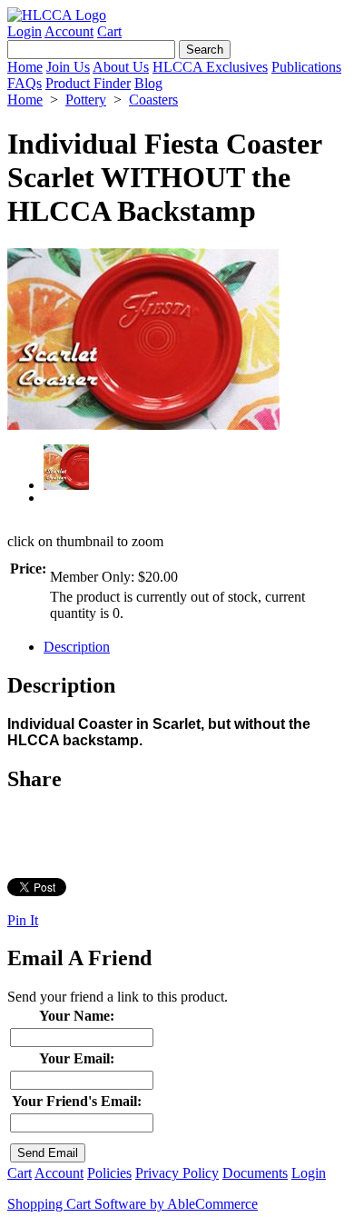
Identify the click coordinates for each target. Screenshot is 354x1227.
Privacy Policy (177, 1173)
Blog (148, 83)
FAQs (24, 83)
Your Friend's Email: (77, 1101)
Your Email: (76, 1058)
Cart (109, 31)
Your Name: (76, 1015)
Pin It (22, 920)
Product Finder (88, 83)
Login (24, 31)
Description (77, 646)
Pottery (85, 99)
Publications (306, 67)
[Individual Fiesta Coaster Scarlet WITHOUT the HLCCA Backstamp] (143, 425)
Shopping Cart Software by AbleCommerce (132, 1204)
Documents (255, 1173)
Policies (109, 1173)
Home (25, 67)
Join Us (68, 67)
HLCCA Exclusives (210, 67)
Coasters (153, 99)
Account (68, 31)
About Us (121, 67)
